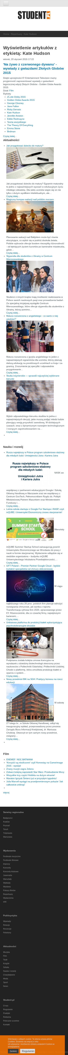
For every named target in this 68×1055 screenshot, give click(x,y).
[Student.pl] (34, 16)
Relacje (6, 925)
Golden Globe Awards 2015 (21, 100)
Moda (5, 979)
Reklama (7, 1017)
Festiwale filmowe (11, 860)
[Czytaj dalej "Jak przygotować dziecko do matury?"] (35, 163)
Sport (5, 982)
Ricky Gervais (14, 109)
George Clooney (15, 103)
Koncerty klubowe (11, 871)
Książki (6, 963)
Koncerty (7, 868)
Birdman (11, 131)
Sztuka (6, 967)
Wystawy (7, 887)
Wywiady (7, 921)
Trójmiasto (7, 833)
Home (6, 34)
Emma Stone (13, 128)
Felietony (7, 933)
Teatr (5, 960)
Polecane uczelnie (11, 1021)
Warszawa (7, 837)
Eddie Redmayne (15, 119)
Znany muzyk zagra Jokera (20, 769)
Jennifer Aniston (15, 115)
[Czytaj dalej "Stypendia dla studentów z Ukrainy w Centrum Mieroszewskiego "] (35, 276)
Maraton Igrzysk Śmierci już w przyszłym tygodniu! (31, 778)
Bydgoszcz (7, 818)
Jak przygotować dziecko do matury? (24, 145)
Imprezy (6, 864)
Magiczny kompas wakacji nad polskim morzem (30, 199)
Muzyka (6, 952)
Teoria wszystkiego (16, 122)
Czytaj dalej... (10, 136)
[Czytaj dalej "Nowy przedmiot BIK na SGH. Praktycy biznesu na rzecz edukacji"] (30, 702)
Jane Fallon (13, 106)
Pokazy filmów (9, 890)
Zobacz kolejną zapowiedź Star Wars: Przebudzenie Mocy (35, 772)
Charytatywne (9, 975)
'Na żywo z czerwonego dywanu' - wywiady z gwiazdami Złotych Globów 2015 (33, 68)
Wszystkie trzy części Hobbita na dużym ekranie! (30, 775)
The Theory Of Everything (20, 125)
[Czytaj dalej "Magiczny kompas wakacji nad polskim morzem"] (35, 216)
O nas (5, 1006)
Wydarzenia (8, 898)
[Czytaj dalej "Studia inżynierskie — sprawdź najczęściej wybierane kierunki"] (35, 395)
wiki (4, 902)
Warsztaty (7, 879)
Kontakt (6, 1025)
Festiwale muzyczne (12, 856)
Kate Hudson (13, 112)
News (5, 986)
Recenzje (7, 929)
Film (11, 90)
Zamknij (13, 1051)
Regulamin (8, 1009)
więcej (6, 792)
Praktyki (6, 1013)
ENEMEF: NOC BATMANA (19, 759)
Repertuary (16, 34)
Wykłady (6, 883)
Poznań (6, 825)
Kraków (6, 822)
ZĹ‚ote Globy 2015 (16, 97)
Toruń (5, 829)
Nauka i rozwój (9, 971)
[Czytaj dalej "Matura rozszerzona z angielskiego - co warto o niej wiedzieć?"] (35, 336)
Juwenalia (7, 875)
